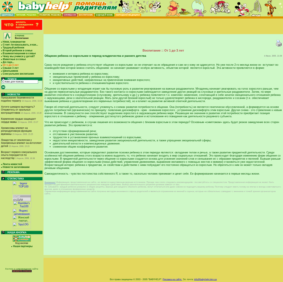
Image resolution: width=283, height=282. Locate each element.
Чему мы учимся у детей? (19, 56)
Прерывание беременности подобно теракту (17, 99)
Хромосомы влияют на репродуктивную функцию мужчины (16, 131)
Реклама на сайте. (172, 279)
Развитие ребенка (50, 15)
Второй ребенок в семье (18, 50)
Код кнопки (21, 243)
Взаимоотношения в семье (19, 53)
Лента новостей (12, 164)
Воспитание (86, 15)
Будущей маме (104, 15)
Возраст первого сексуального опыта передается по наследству (19, 155)
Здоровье (7, 15)
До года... (8, 62)
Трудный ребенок (13, 47)
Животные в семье (14, 59)
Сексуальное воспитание (18, 73)
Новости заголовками (16, 167)
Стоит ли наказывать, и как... (20, 44)
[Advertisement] (163, 29)
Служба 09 (70, 15)
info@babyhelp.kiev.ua (205, 279)
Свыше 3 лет (11, 67)
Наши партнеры (23, 246)
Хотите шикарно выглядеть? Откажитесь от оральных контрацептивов (18, 109)
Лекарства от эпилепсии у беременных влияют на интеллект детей (21, 143)
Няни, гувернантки (14, 41)
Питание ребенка (26, 15)
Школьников (10, 70)
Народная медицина (128, 15)
